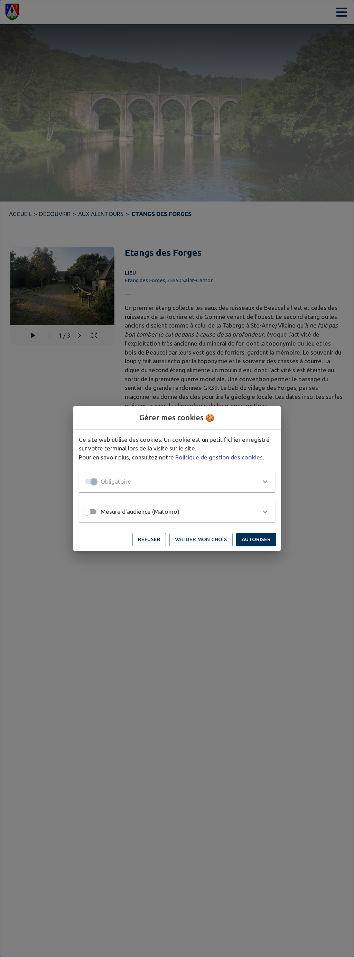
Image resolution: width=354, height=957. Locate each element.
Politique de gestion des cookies (219, 457)
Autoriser (256, 539)
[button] (177, 481)
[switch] (87, 511)
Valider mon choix (201, 539)
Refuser (149, 539)
